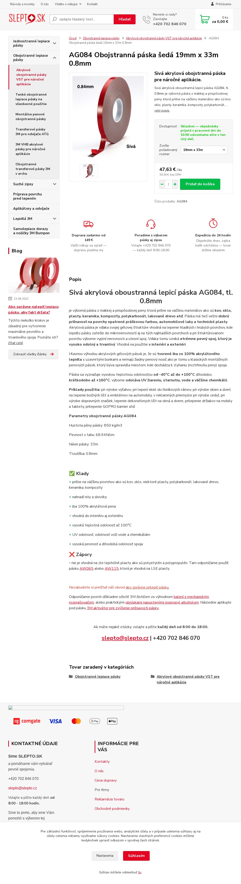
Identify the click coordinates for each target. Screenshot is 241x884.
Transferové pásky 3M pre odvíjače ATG (32, 131)
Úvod (72, 38)
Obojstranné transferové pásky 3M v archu (33, 169)
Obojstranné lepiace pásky (30, 57)
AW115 (112, 568)
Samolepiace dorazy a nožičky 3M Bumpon (31, 230)
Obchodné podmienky (112, 808)
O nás (45, 4)
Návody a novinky (22, 4)
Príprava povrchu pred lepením (27, 196)
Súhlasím (136, 855)
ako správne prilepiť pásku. (147, 587)
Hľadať (125, 19)
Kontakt (92, 4)
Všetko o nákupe (66, 4)
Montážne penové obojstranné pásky (31, 116)
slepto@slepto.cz (125, 638)
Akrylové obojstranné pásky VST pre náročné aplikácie (31, 77)
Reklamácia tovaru (109, 799)
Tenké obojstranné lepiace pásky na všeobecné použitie (31, 99)
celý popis (161, 110)
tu (139, 872)
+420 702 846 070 (169, 24)
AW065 (86, 568)
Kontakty (102, 761)
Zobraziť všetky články (30, 354)
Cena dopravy (106, 780)
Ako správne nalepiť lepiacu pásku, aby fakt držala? (33, 309)
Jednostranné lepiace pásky (31, 43)
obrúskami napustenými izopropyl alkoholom (162, 602)
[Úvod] (27, 19)
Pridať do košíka (200, 184)
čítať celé (15, 343)
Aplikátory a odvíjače (31, 208)
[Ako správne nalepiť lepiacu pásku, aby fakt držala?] (34, 276)
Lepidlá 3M (22, 218)
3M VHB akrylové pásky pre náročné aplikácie (30, 149)
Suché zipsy (23, 184)
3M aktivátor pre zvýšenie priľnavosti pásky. (123, 608)
